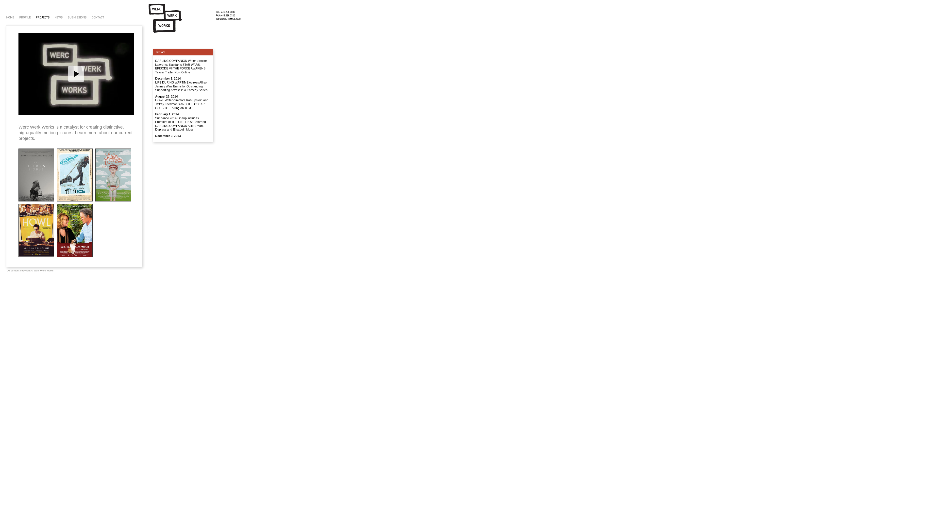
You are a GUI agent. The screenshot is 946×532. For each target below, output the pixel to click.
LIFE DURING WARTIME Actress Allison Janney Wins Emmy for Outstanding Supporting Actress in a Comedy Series (181, 86)
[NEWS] (58, 17)
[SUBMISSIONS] (77, 17)
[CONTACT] (98, 17)
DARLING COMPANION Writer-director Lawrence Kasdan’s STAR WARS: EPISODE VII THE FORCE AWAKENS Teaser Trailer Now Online (181, 66)
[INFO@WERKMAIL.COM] (228, 18)
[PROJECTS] (42, 17)
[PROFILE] (25, 17)
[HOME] (10, 17)
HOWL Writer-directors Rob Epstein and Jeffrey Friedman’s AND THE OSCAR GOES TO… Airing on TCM (181, 104)
